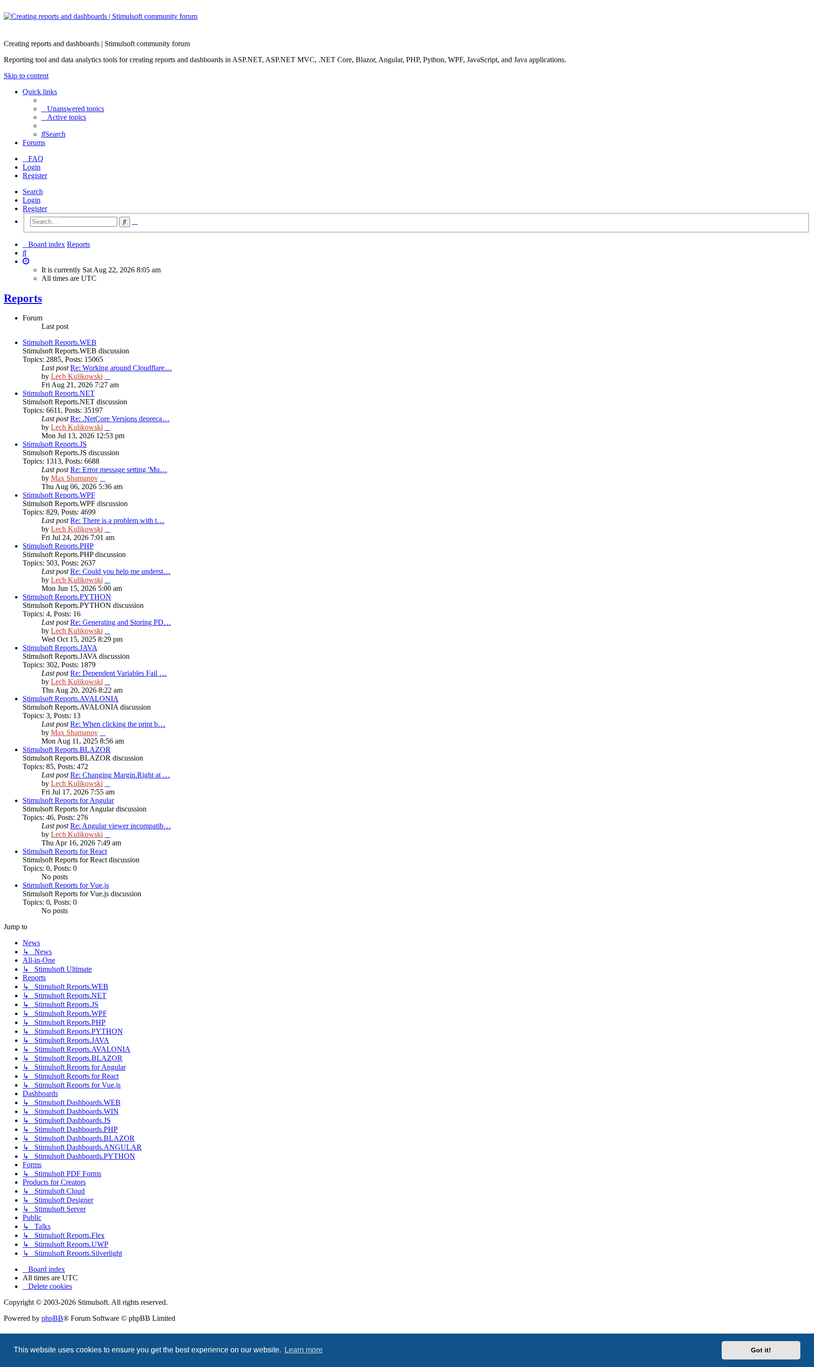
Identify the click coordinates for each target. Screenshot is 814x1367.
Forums (34, 143)
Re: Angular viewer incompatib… (120, 826)
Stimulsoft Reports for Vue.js (66, 885)
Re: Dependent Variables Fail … (118, 673)
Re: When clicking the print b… (117, 724)
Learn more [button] (304, 1350)
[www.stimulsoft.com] (407, 22)
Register (35, 209)
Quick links (40, 92)
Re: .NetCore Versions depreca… (120, 419)
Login (32, 200)
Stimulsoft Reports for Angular (68, 800)
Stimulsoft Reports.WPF (59, 495)
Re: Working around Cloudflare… (121, 368)
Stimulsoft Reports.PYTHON (67, 597)
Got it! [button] (761, 1350)
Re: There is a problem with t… (117, 520)
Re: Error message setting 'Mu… (118, 470)
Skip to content (26, 76)
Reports (23, 298)
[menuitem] (72, 109)
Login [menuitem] (32, 167)
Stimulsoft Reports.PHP (58, 546)
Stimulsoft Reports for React (65, 851)
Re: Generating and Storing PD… (120, 622)
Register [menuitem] (35, 176)
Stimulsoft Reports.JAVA (60, 648)
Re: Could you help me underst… (120, 571)
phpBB (52, 1318)
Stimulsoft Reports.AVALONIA (71, 699)
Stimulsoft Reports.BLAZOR (67, 749)
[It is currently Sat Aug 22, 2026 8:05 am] (26, 261)
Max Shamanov (74, 478)
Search (33, 192)
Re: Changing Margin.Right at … (120, 775)
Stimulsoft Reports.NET (59, 393)
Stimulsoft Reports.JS (55, 444)
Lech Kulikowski (77, 376)
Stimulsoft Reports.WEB (60, 342)
